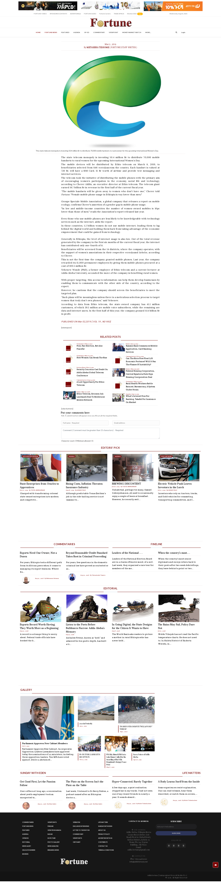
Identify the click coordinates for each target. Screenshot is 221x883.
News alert (26, 846)
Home (38, 32)
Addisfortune (152, 875)
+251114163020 (141, 859)
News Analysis (53, 846)
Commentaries (82, 380)
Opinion (25, 838)
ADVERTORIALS (75, 14)
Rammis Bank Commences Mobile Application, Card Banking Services (141, 349)
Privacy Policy (104, 834)
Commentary (99, 32)
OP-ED (86, 32)
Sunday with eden (105, 826)
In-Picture (52, 838)
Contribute (103, 842)
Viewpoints (80, 344)
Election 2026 (135, 14)
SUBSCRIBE (176, 833)
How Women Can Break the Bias (92, 357)
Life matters (103, 822)
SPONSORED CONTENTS (58, 14)
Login (183, 32)
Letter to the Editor (81, 830)
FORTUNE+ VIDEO (40, 14)
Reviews (25, 854)
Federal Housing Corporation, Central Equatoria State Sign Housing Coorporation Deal (140, 374)
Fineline (50, 826)
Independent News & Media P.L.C (173, 875)
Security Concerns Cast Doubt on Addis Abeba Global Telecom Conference (92, 372)
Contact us (103, 846)
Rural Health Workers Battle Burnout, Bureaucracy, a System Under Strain (140, 386)
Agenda (76, 32)
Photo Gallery (54, 842)
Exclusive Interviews (81, 826)
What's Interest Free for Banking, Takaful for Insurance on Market (141, 399)
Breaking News (53, 850)
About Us (102, 830)
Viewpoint (113, 32)
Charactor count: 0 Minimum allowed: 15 (77, 441)
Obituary (76, 842)
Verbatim (76, 822)
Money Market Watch (131, 32)
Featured (65, 32)
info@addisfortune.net (139, 862)
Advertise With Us (105, 838)
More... (148, 32)
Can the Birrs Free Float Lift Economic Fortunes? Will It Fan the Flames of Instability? (141, 361)
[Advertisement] (95, 522)
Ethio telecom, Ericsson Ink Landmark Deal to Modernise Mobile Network (91, 397)
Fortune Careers (105, 14)
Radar (79, 392)
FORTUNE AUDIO (90, 14)
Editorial (26, 842)
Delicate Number (28, 850)
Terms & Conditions (106, 850)
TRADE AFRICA (119, 14)
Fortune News (51, 32)
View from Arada (54, 830)
